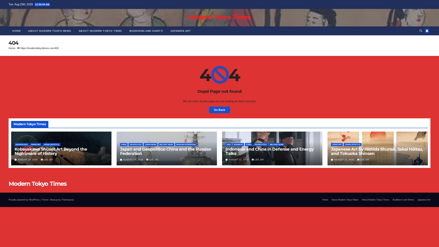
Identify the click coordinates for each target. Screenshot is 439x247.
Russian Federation (185, 144)
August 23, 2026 (133, 159)
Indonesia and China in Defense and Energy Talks (270, 151)
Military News (166, 144)
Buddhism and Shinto (146, 30)
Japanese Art (180, 30)
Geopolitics (22, 144)
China (123, 144)
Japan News (150, 144)
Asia (229, 144)
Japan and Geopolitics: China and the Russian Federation (165, 151)
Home (16, 30)
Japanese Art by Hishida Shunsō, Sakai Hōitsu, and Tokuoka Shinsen (377, 151)
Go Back (219, 109)
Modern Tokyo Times (219, 17)
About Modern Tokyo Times (100, 30)
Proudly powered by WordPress (24, 199)
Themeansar (68, 199)
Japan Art (35, 144)
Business (238, 144)
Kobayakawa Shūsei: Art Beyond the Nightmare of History (51, 151)
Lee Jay (48, 159)
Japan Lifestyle (51, 144)
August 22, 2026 (239, 159)
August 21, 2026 (344, 159)
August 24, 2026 (28, 159)
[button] (420, 30)
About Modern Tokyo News (49, 30)
